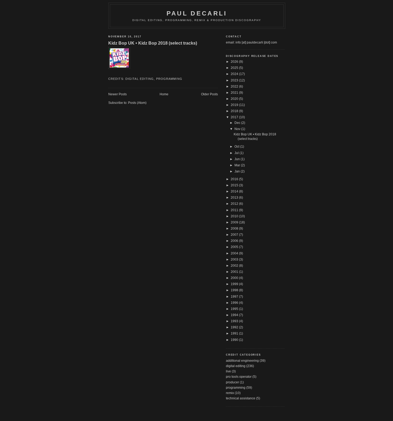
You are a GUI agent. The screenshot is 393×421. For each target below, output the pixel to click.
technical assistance (240, 398)
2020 (235, 98)
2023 (235, 80)
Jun (237, 159)
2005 (235, 247)
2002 (235, 265)
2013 (235, 197)
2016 (235, 179)
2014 (235, 191)
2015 (235, 185)
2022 (235, 86)
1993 (235, 321)
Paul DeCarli (197, 13)
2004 (235, 253)
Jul (237, 153)
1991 (235, 333)
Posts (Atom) (137, 102)
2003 (235, 259)
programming (169, 78)
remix (230, 393)
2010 (235, 216)
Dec (237, 122)
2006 (235, 240)
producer (232, 382)
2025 (235, 67)
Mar (237, 165)
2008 (235, 228)
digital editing (139, 78)
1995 (235, 308)
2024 (235, 74)
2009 (235, 222)
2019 (235, 105)
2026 (235, 61)
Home (164, 94)
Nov (237, 129)
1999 (235, 284)
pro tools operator (239, 376)
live (228, 371)
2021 (235, 92)
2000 (235, 278)
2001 (235, 271)
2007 (235, 234)
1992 (235, 327)
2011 (235, 210)
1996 (235, 302)
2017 (235, 117)
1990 (235, 339)
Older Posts (209, 94)
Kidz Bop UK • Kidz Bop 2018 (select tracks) (152, 43)
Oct (237, 146)
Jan (237, 171)
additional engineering (242, 360)
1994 (235, 315)
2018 (235, 111)
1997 (235, 296)
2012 (235, 203)
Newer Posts (117, 94)
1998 (235, 290)
